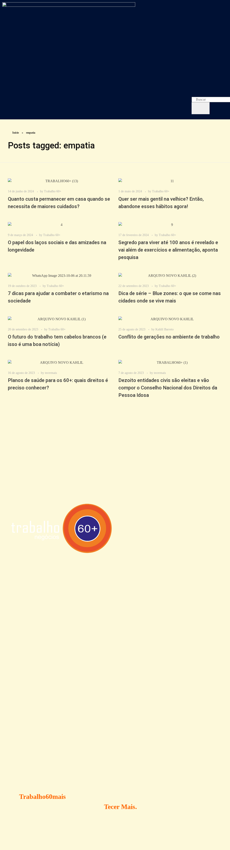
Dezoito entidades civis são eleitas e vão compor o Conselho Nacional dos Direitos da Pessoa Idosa (167, 388)
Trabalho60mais (42, 796)
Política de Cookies (148, 611)
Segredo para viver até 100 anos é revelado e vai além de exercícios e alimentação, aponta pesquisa (168, 250)
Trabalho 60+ (52, 191)
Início (15, 132)
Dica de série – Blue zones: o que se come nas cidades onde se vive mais (169, 297)
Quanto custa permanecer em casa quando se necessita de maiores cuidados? (59, 202)
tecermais (51, 373)
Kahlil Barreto (164, 329)
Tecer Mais (119, 806)
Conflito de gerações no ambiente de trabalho (169, 337)
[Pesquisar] (201, 108)
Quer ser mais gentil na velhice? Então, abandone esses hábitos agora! (161, 202)
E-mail (17, 736)
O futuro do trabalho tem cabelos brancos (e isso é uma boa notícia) (57, 340)
